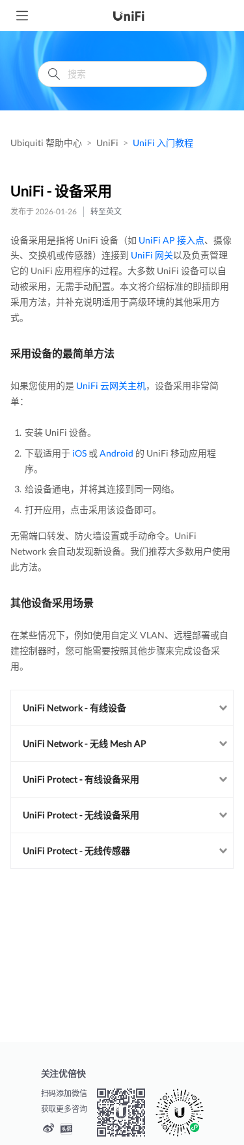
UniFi (107, 142)
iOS (79, 453)
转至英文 (106, 211)
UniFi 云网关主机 (111, 385)
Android (116, 453)
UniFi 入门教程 (163, 142)
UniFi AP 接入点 (171, 239)
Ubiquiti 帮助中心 (46, 142)
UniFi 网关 (152, 254)
